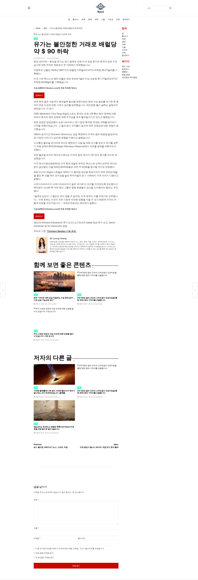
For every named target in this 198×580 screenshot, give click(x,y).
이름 (36, 528)
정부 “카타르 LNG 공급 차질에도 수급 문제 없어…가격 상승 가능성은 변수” (54, 299)
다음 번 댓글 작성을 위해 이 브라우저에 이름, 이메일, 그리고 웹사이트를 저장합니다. (70, 548)
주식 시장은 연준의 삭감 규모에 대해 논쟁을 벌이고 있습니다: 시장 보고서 (54, 335)
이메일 (37, 538)
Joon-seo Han (51, 304)
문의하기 (126, 19)
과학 (96, 19)
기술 (103, 19)
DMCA (125, 72)
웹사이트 (81, 538)
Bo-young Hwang (53, 58)
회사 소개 (126, 66)
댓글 (36, 499)
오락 (118, 19)
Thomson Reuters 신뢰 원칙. (61, 231)
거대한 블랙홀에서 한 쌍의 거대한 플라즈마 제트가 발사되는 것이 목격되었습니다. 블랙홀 (54, 392)
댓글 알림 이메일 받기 (45, 553)
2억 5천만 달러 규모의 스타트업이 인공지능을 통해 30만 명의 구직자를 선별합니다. (97, 299)
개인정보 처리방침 (129, 77)
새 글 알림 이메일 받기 (45, 557)
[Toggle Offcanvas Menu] (29, 8)
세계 (83, 19)
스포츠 (110, 19)
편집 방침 (126, 74)
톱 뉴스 (76, 19)
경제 (90, 19)
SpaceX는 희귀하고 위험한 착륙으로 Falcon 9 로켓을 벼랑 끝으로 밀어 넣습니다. (54, 428)
